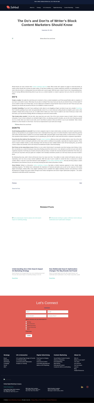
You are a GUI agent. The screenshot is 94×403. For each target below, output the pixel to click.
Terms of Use (42, 400)
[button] (23, 188)
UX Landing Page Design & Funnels (25, 358)
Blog (75, 368)
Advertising (7, 361)
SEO (5, 367)
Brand (5, 358)
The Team (76, 361)
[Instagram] (87, 387)
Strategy (39, 7)
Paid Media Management (43, 363)
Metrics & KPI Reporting (43, 365)
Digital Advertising (57, 7)
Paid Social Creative (42, 361)
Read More (15, 278)
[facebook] (76, 387)
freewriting (79, 108)
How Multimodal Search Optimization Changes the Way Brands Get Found (63, 270)
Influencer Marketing (59, 360)
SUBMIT (29, 335)
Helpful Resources (79, 370)
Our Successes (78, 365)
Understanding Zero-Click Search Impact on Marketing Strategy (27, 270)
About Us (32, 7)
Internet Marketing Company (14, 400)
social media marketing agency (55, 160)
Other (28, 328)
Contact (77, 7)
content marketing (45, 139)
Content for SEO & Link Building (62, 367)
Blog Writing (57, 363)
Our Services (77, 363)
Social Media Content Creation (62, 358)
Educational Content (59, 365)
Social (5, 365)
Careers (76, 367)
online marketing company (41, 165)
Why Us (76, 358)
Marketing (6, 360)
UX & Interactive (47, 7)
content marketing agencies (39, 86)
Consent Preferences (52, 400)
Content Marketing (68, 7)
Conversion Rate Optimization (24, 361)
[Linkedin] (82, 387)
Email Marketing (58, 361)
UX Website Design (21, 360)
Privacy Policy (34, 400)
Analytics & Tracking (21, 363)
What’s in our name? (79, 360)
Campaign (6, 363)
